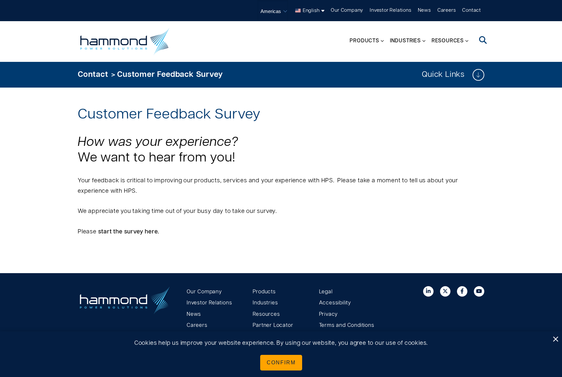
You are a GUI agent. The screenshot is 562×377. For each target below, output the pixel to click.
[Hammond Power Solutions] (125, 41)
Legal (326, 291)
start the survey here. (129, 232)
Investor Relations (390, 10)
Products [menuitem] (364, 40)
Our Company (347, 10)
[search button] (483, 41)
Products (264, 291)
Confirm (281, 362)
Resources (266, 314)
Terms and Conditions (346, 325)
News (424, 10)
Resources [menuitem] (448, 40)
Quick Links (443, 74)
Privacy (328, 314)
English (311, 10)
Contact (471, 10)
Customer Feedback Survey (170, 74)
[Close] (555, 339)
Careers (446, 10)
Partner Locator (273, 325)
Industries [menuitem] (405, 40)
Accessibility (335, 302)
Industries (265, 302)
